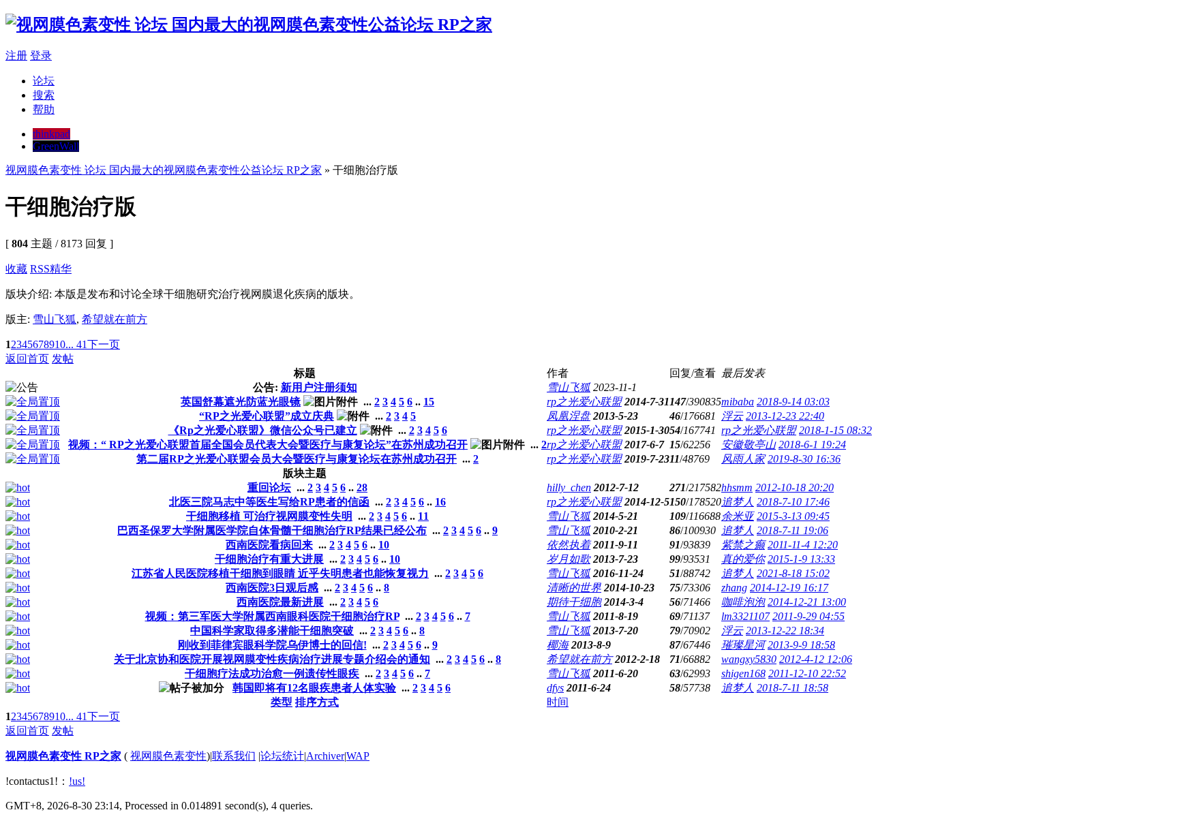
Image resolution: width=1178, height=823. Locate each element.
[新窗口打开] (32, 401)
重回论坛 (269, 487)
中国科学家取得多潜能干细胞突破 (272, 630)
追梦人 (737, 502)
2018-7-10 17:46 (793, 502)
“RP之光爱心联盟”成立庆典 (266, 416)
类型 (281, 702)
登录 (41, 55)
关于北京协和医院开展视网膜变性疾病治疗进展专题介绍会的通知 (272, 659)
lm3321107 (745, 616)
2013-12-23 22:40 (785, 416)
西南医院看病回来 (269, 544)
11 (423, 516)
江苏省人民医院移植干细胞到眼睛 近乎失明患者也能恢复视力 (280, 573)
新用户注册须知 (319, 387)
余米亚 (737, 516)
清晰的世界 (574, 587)
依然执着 (568, 544)
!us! (77, 781)
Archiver (325, 756)
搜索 (44, 95)
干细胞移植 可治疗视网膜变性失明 (269, 516)
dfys (555, 688)
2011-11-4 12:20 (803, 544)
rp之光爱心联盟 (584, 401)
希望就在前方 (114, 319)
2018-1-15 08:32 (835, 430)
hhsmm (737, 487)
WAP (357, 756)
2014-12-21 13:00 (807, 602)
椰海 (558, 645)
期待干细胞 (574, 602)
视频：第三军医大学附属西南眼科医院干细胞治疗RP (272, 616)
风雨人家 (743, 459)
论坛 (44, 81)
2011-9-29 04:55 (808, 616)
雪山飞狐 (54, 319)
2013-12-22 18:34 (785, 630)
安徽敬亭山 (748, 444)
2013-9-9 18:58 (801, 645)
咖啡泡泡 (743, 602)
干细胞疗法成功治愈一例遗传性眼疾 (272, 673)
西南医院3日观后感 (272, 587)
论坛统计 (282, 756)
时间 (558, 702)
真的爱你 (743, 559)
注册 (16, 55)
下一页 (103, 344)
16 (440, 502)
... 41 (76, 344)
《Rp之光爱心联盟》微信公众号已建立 (262, 430)
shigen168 (743, 673)
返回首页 (27, 358)
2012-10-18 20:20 (794, 487)
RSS (40, 269)
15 (428, 401)
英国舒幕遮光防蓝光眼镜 (241, 401)
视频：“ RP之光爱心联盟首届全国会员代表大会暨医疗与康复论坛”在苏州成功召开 (268, 444)
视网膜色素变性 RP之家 (63, 756)
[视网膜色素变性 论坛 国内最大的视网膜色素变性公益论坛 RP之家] (248, 24)
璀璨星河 (743, 645)
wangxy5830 (748, 659)
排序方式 (317, 702)
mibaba (737, 401)
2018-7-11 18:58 (792, 688)
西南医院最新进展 (280, 602)
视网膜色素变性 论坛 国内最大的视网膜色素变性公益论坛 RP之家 (163, 170)
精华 (61, 269)
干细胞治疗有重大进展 (269, 559)
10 (60, 344)
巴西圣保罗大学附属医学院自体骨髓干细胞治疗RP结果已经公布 (272, 530)
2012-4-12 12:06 (815, 659)
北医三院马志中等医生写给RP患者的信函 (269, 502)
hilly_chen (569, 487)
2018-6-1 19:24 (812, 444)
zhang (734, 587)
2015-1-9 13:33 (801, 559)
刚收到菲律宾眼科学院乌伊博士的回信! (272, 645)
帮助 (44, 109)
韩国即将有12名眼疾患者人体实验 (314, 688)
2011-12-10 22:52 (807, 673)
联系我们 (234, 756)
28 (362, 487)
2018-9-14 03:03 (793, 401)
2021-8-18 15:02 (793, 573)
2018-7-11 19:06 (792, 530)
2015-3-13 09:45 (793, 516)
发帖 (63, 358)
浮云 (732, 416)
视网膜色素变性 (168, 756)
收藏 (16, 269)
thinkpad (51, 134)
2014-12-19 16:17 (789, 587)
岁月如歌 (568, 559)
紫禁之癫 (743, 544)
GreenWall (56, 146)
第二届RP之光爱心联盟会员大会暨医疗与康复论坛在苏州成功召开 (296, 459)
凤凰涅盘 (568, 416)
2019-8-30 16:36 (804, 459)
